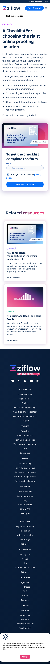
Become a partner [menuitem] (25, 623)
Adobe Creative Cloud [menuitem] (25, 567)
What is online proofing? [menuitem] (25, 407)
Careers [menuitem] (25, 619)
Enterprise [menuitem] (25, 453)
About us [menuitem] (25, 610)
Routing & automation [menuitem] (25, 440)
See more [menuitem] (25, 544)
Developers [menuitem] (25, 513)
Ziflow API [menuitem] (25, 509)
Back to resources (14, 16)
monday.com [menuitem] (25, 554)
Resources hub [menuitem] (25, 491)
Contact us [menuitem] (25, 615)
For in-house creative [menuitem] (25, 468)
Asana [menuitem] (25, 559)
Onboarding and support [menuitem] (25, 416)
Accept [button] (25, 657)
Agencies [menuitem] (25, 582)
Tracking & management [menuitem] (24, 444)
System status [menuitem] (25, 504)
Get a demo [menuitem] (25, 399)
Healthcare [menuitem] (25, 587)
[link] (11, 9)
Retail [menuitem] (25, 595)
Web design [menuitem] (25, 539)
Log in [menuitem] (46, 2)
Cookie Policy (35, 647)
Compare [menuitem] (25, 420)
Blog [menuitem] (25, 500)
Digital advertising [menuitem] (25, 526)
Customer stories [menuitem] (25, 496)
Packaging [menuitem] (25, 531)
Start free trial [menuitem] (25, 394)
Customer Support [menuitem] (35, 2)
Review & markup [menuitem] (25, 435)
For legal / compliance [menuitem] (25, 472)
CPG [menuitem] (25, 591)
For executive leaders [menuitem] (25, 481)
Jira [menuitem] (25, 563)
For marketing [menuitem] (25, 463)
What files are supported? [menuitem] (25, 412)
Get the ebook (12, 340)
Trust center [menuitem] (25, 628)
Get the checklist (13, 278)
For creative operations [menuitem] (25, 476)
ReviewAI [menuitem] (25, 448)
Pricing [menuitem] (25, 403)
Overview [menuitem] (25, 431)
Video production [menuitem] (25, 535)
